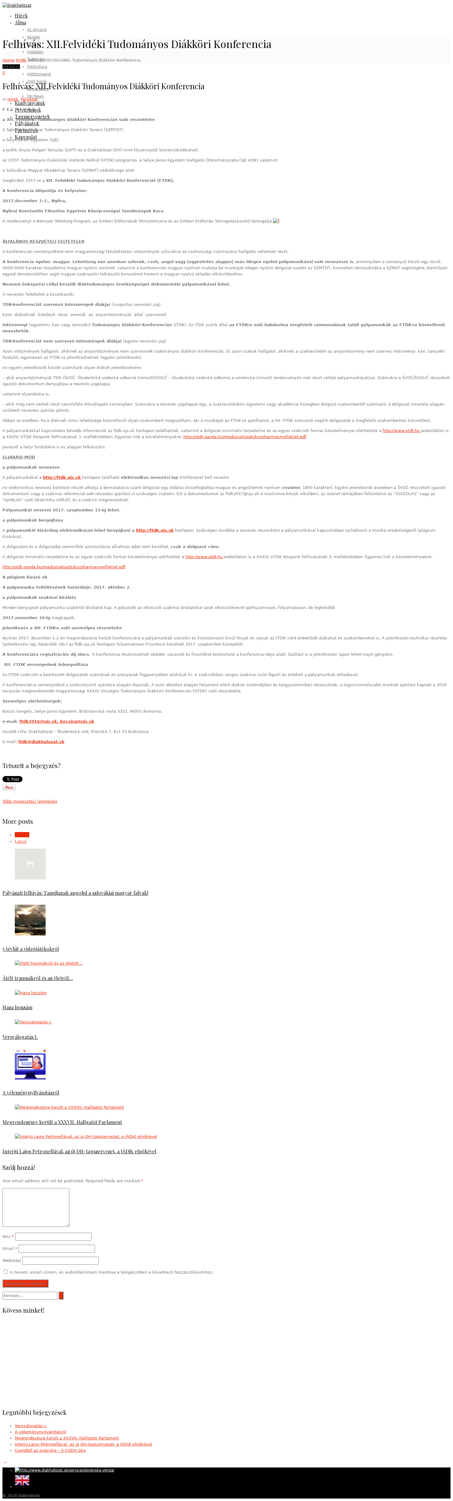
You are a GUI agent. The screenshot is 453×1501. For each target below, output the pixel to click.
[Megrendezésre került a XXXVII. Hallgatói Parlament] (69, 1107)
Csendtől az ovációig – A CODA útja (50, 1450)
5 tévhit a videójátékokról (30, 949)
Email (9, 1248)
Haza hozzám (17, 1007)
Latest (21, 841)
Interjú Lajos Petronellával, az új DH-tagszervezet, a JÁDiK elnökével (79, 1151)
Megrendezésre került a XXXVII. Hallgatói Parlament (62, 1122)
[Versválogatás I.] (33, 1022)
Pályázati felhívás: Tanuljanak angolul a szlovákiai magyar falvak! (75, 893)
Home (8, 60)
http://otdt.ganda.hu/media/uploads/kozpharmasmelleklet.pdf (244, 436)
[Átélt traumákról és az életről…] (49, 963)
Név (8, 1236)
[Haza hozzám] (31, 993)
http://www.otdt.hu (402, 430)
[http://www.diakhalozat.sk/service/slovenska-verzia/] (64, 1470)
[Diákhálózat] (16, 5)
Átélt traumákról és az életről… (37, 978)
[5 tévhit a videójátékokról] (30, 934)
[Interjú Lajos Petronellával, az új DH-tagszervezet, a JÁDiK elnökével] (86, 1136)
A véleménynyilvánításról (30, 1092)
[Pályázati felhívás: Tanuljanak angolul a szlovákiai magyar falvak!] (30, 878)
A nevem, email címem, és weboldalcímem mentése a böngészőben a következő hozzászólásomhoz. (112, 1272)
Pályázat (29, 99)
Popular (22, 834)
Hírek (21, 60)
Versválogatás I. (20, 1037)
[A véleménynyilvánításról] (30, 1078)
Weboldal (11, 1260)
